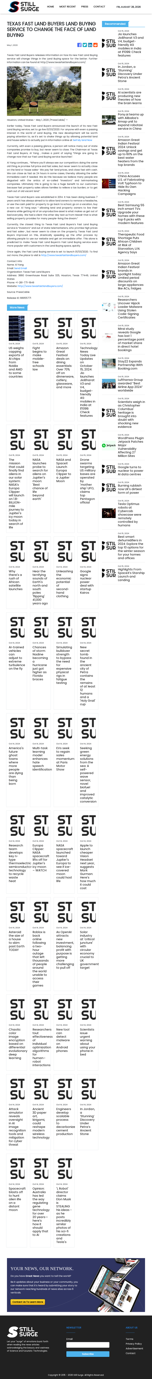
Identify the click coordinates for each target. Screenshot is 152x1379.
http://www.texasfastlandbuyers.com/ (63, 255)
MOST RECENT (67, 6)
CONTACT (99, 6)
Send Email (20, 268)
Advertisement (134, 1348)
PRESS (84, 6)
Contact (131, 1353)
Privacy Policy (134, 1343)
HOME (50, 6)
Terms (129, 1339)
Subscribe (88, 1354)
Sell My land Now (82, 140)
